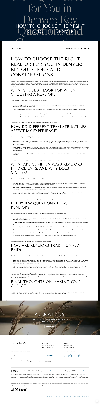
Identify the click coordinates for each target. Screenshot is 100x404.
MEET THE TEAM (49, 396)
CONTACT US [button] (50, 326)
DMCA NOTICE (85, 396)
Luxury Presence (50, 371)
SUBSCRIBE (49, 355)
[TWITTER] (75, 355)
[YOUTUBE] (78, 355)
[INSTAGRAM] (68, 355)
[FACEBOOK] (65, 355)
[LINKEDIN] (71, 355)
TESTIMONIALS (67, 396)
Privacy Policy (48, 361)
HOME (41, 396)
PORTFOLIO (58, 396)
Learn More (63, 385)
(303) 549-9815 (68, 345)
